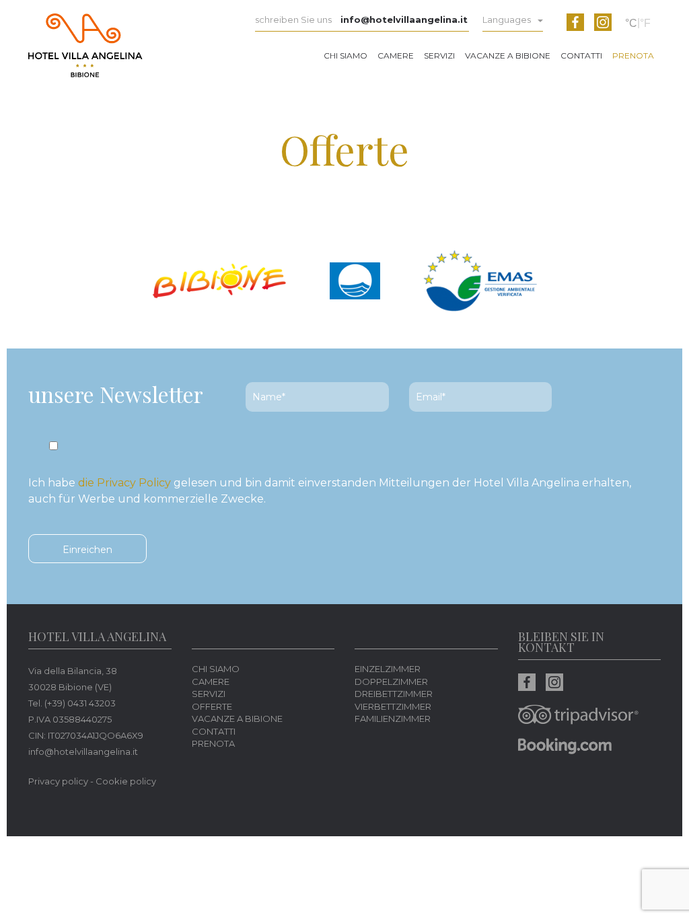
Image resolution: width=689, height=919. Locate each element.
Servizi (439, 55)
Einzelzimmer (388, 668)
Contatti (581, 55)
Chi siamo (345, 55)
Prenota (633, 55)
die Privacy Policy (124, 482)
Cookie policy (126, 781)
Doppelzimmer (391, 681)
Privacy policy (58, 781)
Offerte (212, 706)
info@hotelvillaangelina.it (404, 19)
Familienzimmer (393, 718)
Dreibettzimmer (394, 693)
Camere (395, 55)
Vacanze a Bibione (507, 55)
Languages (506, 19)
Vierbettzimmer (393, 706)
